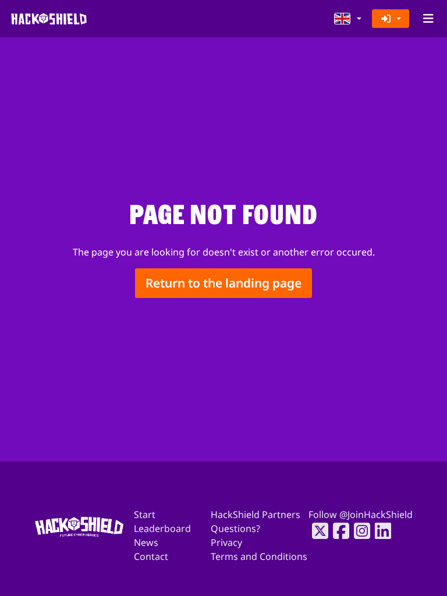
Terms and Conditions (259, 556)
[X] (316, 531)
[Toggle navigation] (428, 19)
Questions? (235, 528)
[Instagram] (358, 531)
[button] (348, 19)
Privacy (226, 542)
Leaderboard (162, 528)
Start (144, 514)
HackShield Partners (255, 514)
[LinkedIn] (379, 531)
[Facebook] (337, 531)
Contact (151, 556)
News (146, 542)
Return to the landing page (223, 283)
